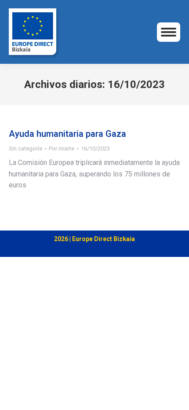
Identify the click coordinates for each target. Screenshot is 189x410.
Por (61, 148)
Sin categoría (25, 148)
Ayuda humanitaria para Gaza (67, 133)
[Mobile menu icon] (168, 32)
